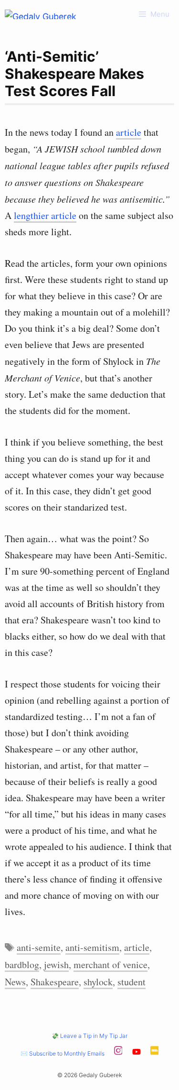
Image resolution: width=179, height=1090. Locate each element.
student (131, 981)
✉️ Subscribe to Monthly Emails (63, 1053)
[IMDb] (154, 1053)
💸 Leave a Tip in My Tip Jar (89, 1035)
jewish (56, 964)
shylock (98, 981)
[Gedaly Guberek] (40, 14)
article (128, 132)
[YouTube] (136, 1053)
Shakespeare (55, 981)
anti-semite (39, 947)
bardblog (22, 964)
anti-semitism (92, 947)
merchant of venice (110, 964)
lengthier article (45, 215)
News (15, 981)
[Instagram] (118, 1053)
